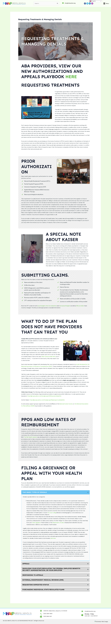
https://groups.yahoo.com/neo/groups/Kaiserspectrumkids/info (47, 400)
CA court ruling (52, 512)
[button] (55, 492)
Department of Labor (58, 522)
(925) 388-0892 (47, 613)
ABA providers (80, 306)
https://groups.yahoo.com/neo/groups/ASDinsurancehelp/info (44, 396)
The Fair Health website (30, 437)
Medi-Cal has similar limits (49, 356)
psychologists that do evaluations (47, 306)
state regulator (36, 522)
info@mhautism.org (70, 3)
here (71, 76)
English (93, 1)
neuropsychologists (64, 306)
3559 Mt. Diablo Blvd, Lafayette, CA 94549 (55, 611)
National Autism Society (66, 404)
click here (53, 538)
